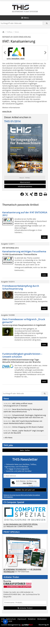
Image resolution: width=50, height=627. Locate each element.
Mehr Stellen (25, 450)
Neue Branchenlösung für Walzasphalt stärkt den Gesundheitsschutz (22, 410)
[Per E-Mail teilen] (40, 194)
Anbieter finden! (25, 608)
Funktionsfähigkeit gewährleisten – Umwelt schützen (22, 355)
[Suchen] (46, 23)
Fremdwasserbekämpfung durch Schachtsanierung (20, 287)
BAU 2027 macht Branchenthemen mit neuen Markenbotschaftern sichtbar (22, 422)
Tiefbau (9, 32)
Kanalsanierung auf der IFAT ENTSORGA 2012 (24, 214)
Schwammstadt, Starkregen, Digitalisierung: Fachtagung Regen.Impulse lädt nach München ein (24, 416)
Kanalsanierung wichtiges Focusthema (24, 251)
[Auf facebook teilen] (22, 195)
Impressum (21, 619)
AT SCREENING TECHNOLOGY (14, 569)
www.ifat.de (7, 111)
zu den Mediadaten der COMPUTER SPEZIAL (20, 524)
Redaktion (32, 619)
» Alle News (7, 437)
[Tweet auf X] (26, 195)
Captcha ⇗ (34, 486)
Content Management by (11, 625)
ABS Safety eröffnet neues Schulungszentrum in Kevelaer (17, 404)
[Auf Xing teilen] (31, 195)
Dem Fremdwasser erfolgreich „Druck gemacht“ (23, 321)
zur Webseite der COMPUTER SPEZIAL (18, 526)
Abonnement (25, 182)
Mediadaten (42, 619)
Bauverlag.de (44, 624)
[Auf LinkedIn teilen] (36, 195)
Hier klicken (27, 483)
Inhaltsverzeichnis (25, 186)
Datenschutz (11, 619)
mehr (44, 237)
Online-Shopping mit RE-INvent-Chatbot (23, 427)
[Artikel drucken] (45, 194)
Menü (26, 17)
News (17, 32)
